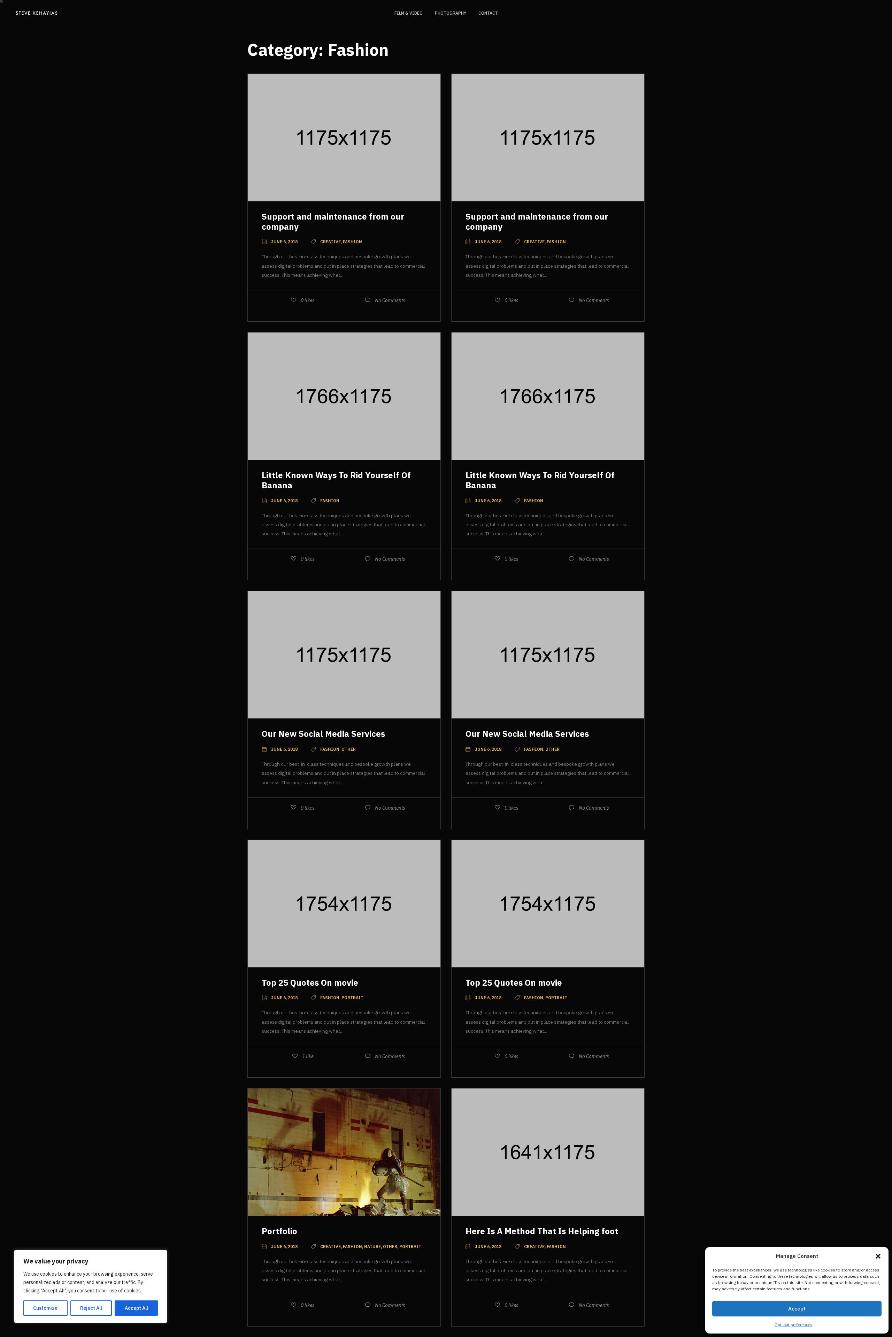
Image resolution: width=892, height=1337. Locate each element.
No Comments (390, 300)
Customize (45, 1308)
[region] (90, 1286)
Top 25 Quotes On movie (310, 982)
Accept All (136, 1308)
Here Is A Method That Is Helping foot (542, 1231)
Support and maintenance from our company (333, 221)
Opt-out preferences (794, 1324)
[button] (878, 1256)
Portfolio (279, 1231)
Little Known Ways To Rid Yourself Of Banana (336, 480)
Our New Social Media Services (323, 733)
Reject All (91, 1308)
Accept (797, 1308)
